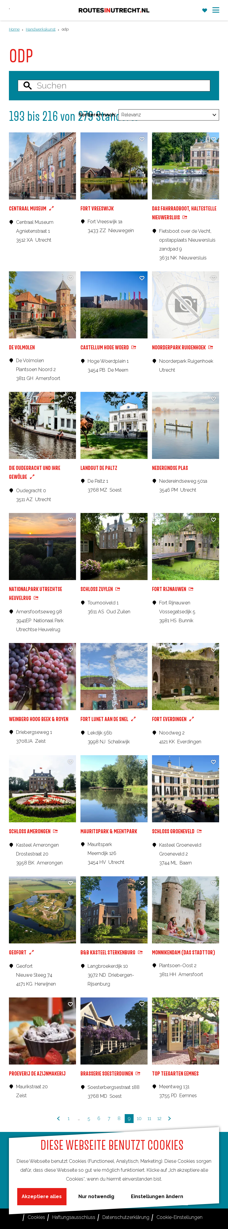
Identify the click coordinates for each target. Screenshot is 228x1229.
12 (160, 1119)
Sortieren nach (97, 115)
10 (140, 1119)
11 (150, 1119)
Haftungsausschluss (73, 1217)
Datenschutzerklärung (125, 1217)
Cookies (36, 1217)
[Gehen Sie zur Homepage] (114, 10)
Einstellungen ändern (157, 1196)
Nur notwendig (96, 1196)
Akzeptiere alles (42, 1196)
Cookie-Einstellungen (179, 1217)
